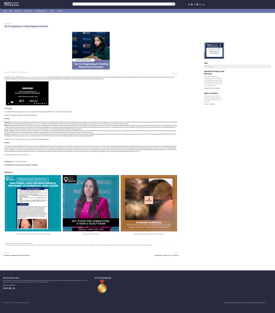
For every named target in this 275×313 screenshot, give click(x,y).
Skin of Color (22, 243)
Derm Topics (18, 11)
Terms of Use (231, 302)
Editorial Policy (257, 302)
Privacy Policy (237, 302)
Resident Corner (28, 11)
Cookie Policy (243, 302)
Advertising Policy (250, 302)
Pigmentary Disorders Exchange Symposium (35, 77)
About (11, 11)
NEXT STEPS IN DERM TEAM (21, 72)
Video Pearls (29, 243)
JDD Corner (60, 11)
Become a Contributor (209, 104)
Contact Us (263, 302)
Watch (52, 11)
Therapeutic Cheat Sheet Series (212, 88)
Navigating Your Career (41, 11)
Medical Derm (15, 243)
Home (5, 11)
